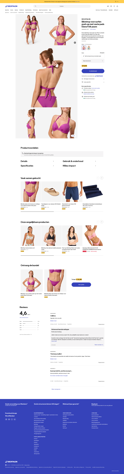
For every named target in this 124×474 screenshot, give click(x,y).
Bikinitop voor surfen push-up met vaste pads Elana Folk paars (31, 294)
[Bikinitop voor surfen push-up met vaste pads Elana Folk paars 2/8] (31, 29)
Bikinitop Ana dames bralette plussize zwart (51, 248)
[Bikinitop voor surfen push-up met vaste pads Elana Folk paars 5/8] (62, 122)
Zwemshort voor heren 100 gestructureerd (69, 204)
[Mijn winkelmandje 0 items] (117, 6)
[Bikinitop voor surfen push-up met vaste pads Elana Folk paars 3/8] (47, 76)
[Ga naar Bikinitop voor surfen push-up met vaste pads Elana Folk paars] (32, 280)
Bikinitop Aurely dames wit (28, 248)
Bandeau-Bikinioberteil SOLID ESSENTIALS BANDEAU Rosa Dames (92, 248)
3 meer (73, 135)
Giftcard (116, 10)
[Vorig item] (97, 177)
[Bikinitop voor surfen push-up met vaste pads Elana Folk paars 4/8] (31, 122)
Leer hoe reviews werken (25, 334)
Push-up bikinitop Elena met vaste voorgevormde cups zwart (71, 248)
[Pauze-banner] (116, 2)
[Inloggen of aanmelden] (114, 6)
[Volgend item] (101, 177)
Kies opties (81, 284)
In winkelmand (93, 71)
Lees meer (54, 341)
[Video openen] (75, 43)
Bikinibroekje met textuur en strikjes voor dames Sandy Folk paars (30, 204)
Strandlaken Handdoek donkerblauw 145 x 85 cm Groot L (92, 204)
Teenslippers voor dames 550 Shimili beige (50, 204)
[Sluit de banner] (118, 2)
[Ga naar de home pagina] (11, 6)
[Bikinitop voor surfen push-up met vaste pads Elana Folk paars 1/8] (62, 29)
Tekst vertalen (98, 344)
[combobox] (93, 61)
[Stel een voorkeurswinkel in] (108, 6)
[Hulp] (111, 6)
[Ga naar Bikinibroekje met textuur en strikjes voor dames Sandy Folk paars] (55, 280)
